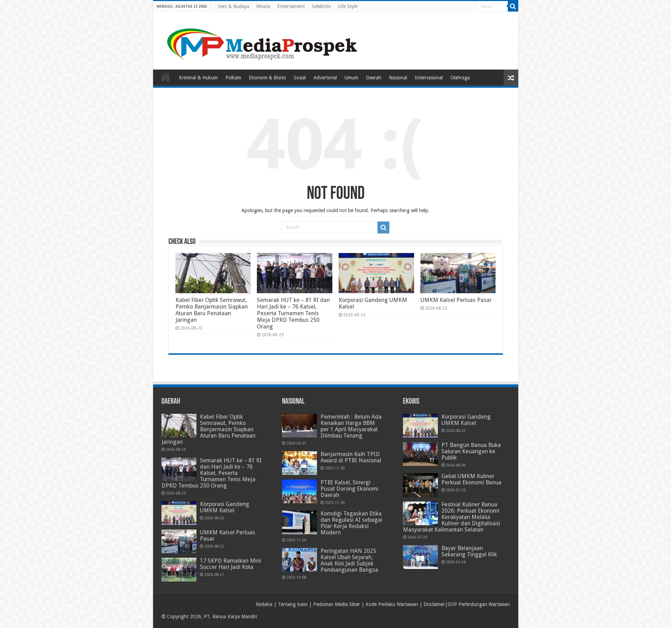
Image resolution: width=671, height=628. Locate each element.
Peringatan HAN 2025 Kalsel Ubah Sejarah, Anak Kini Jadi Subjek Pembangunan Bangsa (349, 560)
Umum (351, 77)
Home (166, 77)
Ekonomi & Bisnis (267, 77)
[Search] (513, 6)
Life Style (348, 6)
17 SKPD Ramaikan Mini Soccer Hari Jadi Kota (230, 563)
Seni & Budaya (233, 6)
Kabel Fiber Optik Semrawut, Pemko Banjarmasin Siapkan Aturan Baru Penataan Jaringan (211, 310)
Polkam (233, 77)
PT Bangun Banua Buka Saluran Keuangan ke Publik (471, 451)
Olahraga (460, 77)
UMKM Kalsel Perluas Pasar (456, 300)
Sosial (300, 77)
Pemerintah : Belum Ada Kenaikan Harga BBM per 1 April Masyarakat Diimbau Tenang (351, 426)
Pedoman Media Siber (336, 604)
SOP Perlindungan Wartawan (479, 604)
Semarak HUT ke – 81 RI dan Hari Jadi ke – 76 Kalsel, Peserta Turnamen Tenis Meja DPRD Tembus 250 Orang (293, 313)
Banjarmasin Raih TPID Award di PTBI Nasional (350, 457)
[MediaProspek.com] (263, 39)
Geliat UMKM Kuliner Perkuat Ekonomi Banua (471, 479)
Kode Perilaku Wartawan (392, 604)
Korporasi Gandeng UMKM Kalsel (224, 507)
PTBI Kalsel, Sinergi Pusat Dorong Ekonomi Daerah (349, 488)
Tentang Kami (293, 604)
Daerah (373, 77)
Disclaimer (434, 604)
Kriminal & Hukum (198, 77)
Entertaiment (291, 6)
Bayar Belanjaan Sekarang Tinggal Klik (469, 551)
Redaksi (264, 604)
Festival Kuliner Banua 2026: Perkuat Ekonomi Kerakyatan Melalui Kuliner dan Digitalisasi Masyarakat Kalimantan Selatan (451, 517)
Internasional (429, 77)
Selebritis (321, 6)
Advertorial (325, 77)
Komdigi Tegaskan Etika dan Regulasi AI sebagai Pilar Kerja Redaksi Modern (351, 523)
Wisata (263, 6)
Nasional (398, 77)
